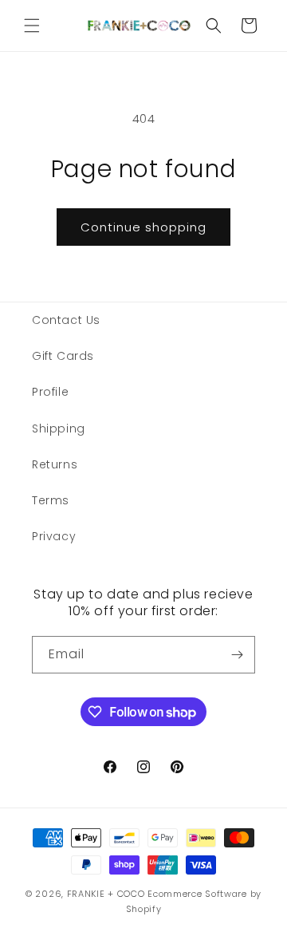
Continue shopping (143, 227)
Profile (50, 392)
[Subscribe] (236, 654)
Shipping (58, 428)
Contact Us (66, 320)
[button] (31, 25)
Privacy (54, 536)
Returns (54, 464)
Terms (50, 500)
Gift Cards (63, 356)
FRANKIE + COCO (106, 893)
